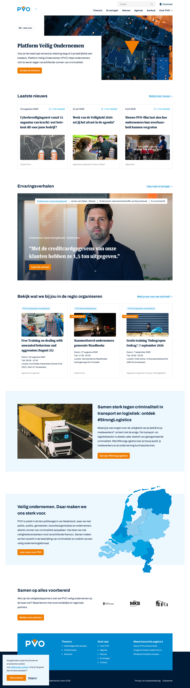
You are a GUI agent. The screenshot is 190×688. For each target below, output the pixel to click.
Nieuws (126, 10)
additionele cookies (19, 667)
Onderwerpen (70, 650)
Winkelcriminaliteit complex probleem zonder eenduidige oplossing (147, 654)
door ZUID (66, 681)
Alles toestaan (16, 678)
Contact (103, 662)
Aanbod (151, 10)
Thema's (97, 10)
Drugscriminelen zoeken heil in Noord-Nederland (148, 650)
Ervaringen (112, 10)
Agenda (138, 10)
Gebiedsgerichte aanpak (75, 646)
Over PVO (164, 10)
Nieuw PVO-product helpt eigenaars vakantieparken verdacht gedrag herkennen (146, 646)
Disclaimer (168, 681)
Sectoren (68, 654)
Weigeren (32, 678)
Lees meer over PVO (31, 552)
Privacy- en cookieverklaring (148, 681)
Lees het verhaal (40, 267)
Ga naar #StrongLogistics (114, 455)
